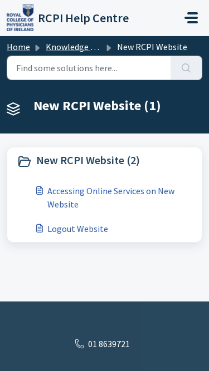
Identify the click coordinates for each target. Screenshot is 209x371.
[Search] (186, 68)
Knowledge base (77, 46)
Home (18, 46)
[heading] (104, 161)
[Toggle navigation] (191, 18)
